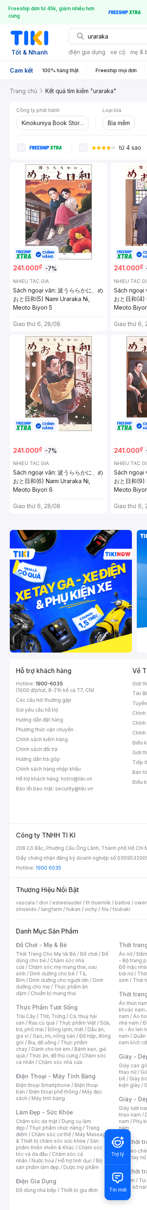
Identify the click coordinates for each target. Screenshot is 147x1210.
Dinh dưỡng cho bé (52, 973)
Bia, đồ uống (42, 1042)
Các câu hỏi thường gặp (43, 700)
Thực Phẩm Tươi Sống (47, 1007)
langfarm (51, 909)
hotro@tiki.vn (76, 779)
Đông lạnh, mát (65, 1029)
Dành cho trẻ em (50, 1049)
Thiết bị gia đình (79, 1190)
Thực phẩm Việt (77, 1023)
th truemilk (98, 903)
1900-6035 (49, 683)
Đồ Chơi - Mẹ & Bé (41, 944)
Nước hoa (42, 1160)
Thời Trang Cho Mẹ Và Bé (46, 954)
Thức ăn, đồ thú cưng (53, 1055)
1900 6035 (48, 868)
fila (105, 909)
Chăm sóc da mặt (37, 1121)
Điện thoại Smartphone (43, 1085)
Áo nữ (125, 954)
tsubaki (121, 909)
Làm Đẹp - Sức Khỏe (44, 1112)
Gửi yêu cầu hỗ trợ (37, 710)
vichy (91, 909)
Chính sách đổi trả (37, 749)
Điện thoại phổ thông (53, 1092)
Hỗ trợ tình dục (75, 1160)
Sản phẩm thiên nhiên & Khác (57, 1144)
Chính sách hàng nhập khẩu (48, 769)
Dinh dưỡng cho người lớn (59, 980)
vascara (25, 903)
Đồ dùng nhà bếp (36, 1190)
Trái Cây (26, 1016)
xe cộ (117, 51)
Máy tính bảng (48, 1098)
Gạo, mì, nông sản (54, 1036)
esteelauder (67, 903)
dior (43, 903)
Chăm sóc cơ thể (51, 1134)
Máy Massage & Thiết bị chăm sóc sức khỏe (62, 1137)
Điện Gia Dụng (36, 1181)
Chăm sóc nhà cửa (60, 1062)
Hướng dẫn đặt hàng (39, 720)
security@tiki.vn (74, 788)
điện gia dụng (87, 51)
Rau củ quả (42, 1023)
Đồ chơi (89, 954)
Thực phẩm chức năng (55, 1128)
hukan (73, 909)
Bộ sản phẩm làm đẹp (59, 1163)
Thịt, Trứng (52, 1016)
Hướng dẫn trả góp (38, 759)
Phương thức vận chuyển (45, 729)
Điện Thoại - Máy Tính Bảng (56, 1076)
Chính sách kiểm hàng (42, 739)
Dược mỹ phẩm (81, 1167)
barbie (122, 903)
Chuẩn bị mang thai (53, 993)
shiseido (26, 909)
